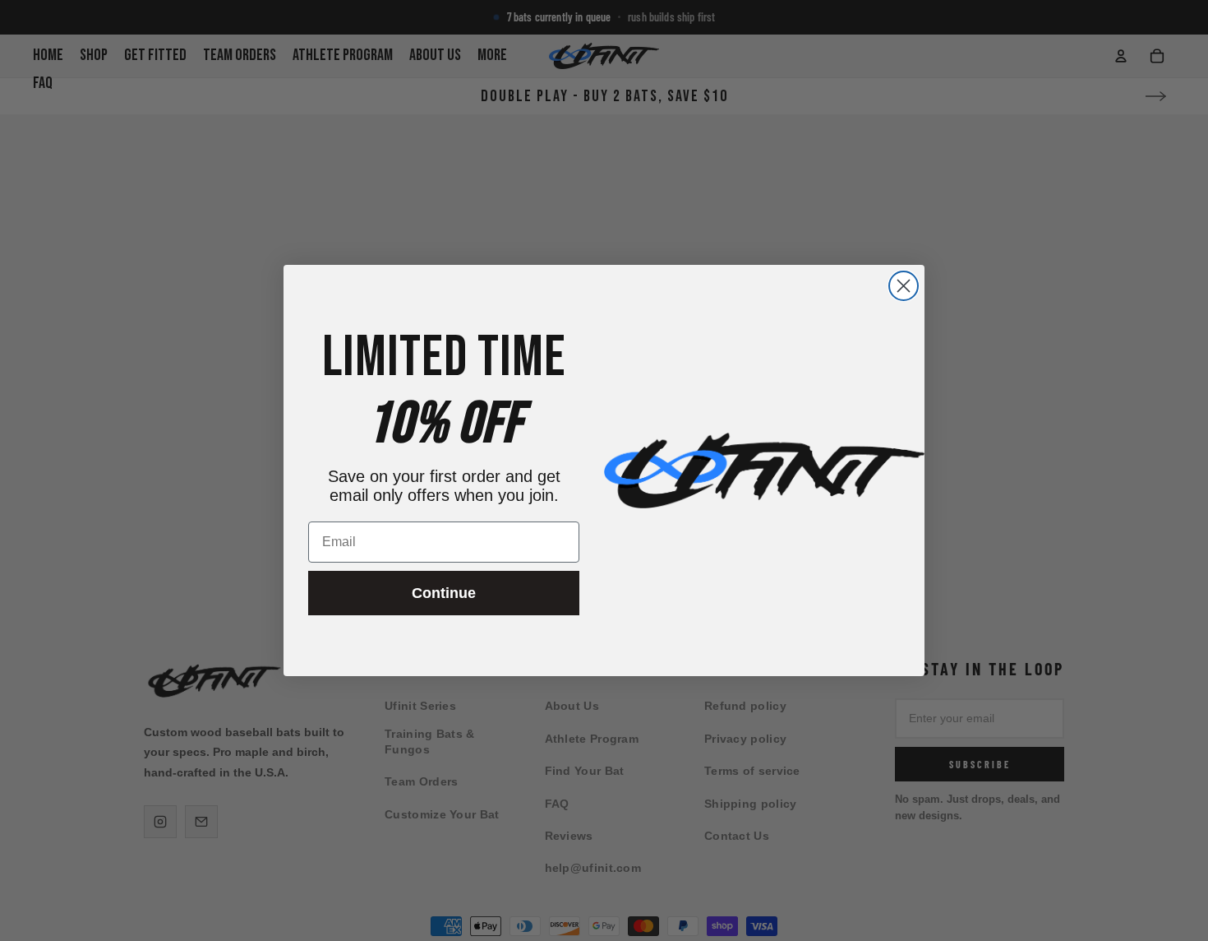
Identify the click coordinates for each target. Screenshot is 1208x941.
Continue (444, 593)
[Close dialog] (903, 285)
